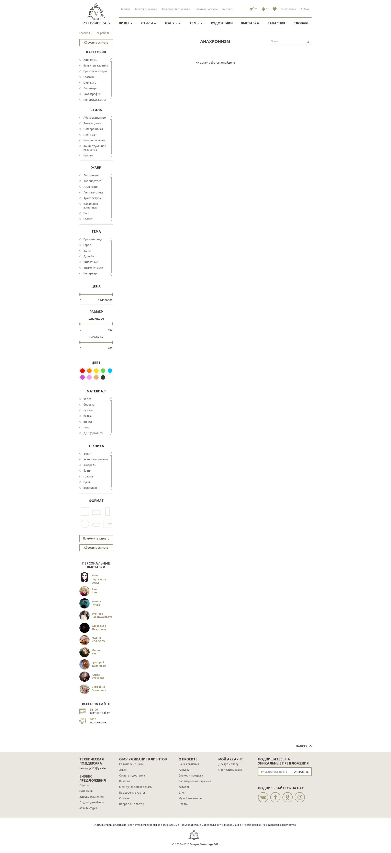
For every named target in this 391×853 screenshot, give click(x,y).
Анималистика (93, 192)
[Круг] (85, 524)
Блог (182, 792)
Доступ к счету (228, 764)
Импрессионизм (94, 140)
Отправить (301, 771)
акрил (87, 453)
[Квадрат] (85, 512)
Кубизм (88, 155)
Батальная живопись (90, 205)
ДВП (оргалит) (93, 433)
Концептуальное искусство (94, 147)
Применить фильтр (96, 538)
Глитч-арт (90, 134)
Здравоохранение (91, 796)
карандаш (90, 487)
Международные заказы (135, 787)
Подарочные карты (132, 792)
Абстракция (91, 175)
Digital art (89, 82)
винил (87, 421)
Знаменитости (93, 267)
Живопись (90, 59)
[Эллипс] (96, 524)
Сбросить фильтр (96, 42)
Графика (88, 77)
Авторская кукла (94, 99)
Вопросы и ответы (131, 804)
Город (87, 245)
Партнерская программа (195, 781)
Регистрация (288, 9)
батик (87, 470)
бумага (88, 410)
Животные (90, 262)
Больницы (86, 791)
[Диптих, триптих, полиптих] (107, 524)
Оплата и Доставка (206, 9)
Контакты (228, 9)
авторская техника (96, 459)
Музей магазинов (190, 798)
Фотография (92, 94)
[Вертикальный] (107, 512)
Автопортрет (92, 181)
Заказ (122, 769)
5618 (93, 719)
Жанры (171, 23)
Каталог (184, 787)
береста (88, 404)
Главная (126, 9)
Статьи (183, 804)
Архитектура (92, 198)
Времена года (92, 239)
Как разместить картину (175, 9)
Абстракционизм (94, 117)
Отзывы (124, 798)
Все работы (102, 33)
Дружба (88, 256)
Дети (87, 250)
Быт (86, 213)
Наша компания (189, 764)
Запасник (276, 23)
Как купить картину (146, 9)
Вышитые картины (96, 65)
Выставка (250, 23)
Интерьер (90, 273)
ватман (88, 416)
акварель (89, 465)
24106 (94, 709)
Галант (88, 219)
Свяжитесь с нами (131, 764)
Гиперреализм (93, 129)
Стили (147, 23)
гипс (86, 427)
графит (88, 476)
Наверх (302, 746)
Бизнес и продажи (191, 775)
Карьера (184, 769)
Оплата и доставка (132, 775)
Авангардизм (92, 123)
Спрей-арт (90, 88)
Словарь (301, 23)
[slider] (79, 294)
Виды (124, 23)
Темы (194, 23)
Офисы (84, 785)
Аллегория (90, 186)
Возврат (124, 781)
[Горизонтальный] (96, 512)
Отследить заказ (230, 769)
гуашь (87, 482)
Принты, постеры (95, 71)
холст (87, 399)
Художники (222, 23)
